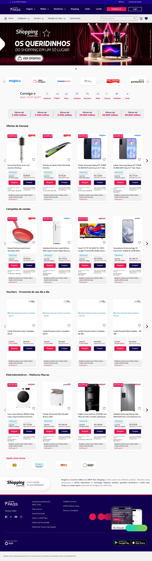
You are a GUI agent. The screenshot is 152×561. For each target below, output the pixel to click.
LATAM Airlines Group (71, 506)
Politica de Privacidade (40, 523)
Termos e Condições (70, 511)
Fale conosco (37, 509)
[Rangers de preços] (42, 114)
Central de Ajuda (135, 2)
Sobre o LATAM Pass (39, 518)
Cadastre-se (117, 9)
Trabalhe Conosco (70, 502)
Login (135, 9)
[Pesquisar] (134, 18)
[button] (76, 68)
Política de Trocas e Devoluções (44, 527)
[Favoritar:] (34, 160)
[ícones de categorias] (127, 94)
